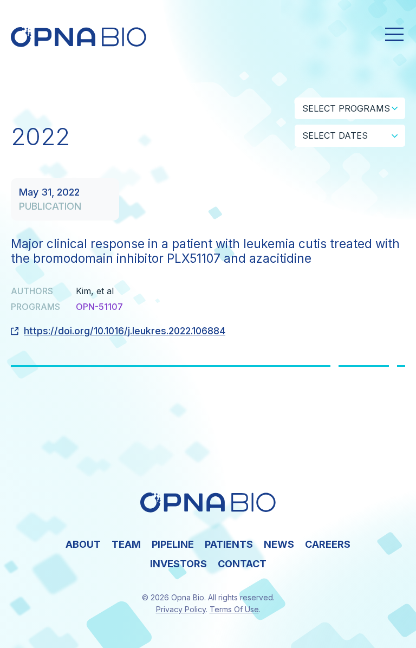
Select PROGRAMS (346, 108)
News (279, 544)
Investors (178, 563)
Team (126, 544)
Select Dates (335, 135)
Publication (50, 206)
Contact (242, 563)
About (83, 544)
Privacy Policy (181, 609)
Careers (327, 544)
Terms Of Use (234, 609)
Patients (229, 544)
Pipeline (173, 544)
